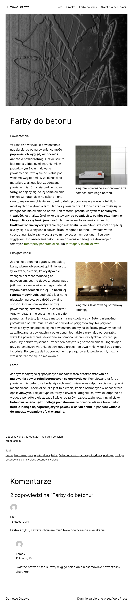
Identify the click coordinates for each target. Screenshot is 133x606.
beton (9, 455)
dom (30, 455)
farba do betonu (68, 455)
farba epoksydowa (90, 455)
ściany (54, 459)
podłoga (108, 455)
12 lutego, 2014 (19, 521)
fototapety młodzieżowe (82, 244)
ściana (23, 459)
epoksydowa (42, 455)
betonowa (20, 455)
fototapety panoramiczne (41, 244)
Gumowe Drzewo (17, 7)
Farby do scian (54, 436)
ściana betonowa (38, 459)
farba (54, 455)
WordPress (119, 598)
